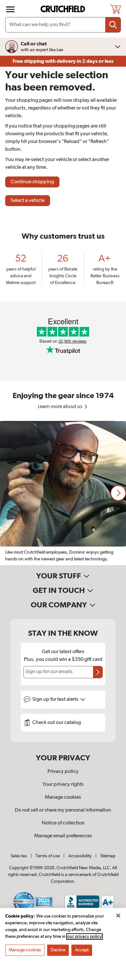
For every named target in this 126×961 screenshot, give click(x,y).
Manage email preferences (63, 836)
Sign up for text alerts (55, 699)
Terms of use (48, 856)
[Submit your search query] (113, 25)
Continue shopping (32, 182)
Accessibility (80, 856)
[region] (63, 493)
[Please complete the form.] (98, 672)
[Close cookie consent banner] (118, 915)
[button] (118, 493)
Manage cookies (63, 797)
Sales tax (19, 856)
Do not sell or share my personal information (63, 810)
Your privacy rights (63, 784)
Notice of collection (63, 823)
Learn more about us (60, 406)
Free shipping (63, 61)
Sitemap (107, 856)
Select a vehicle (28, 200)
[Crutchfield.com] (63, 9)
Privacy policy (63, 771)
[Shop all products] (10, 9)
